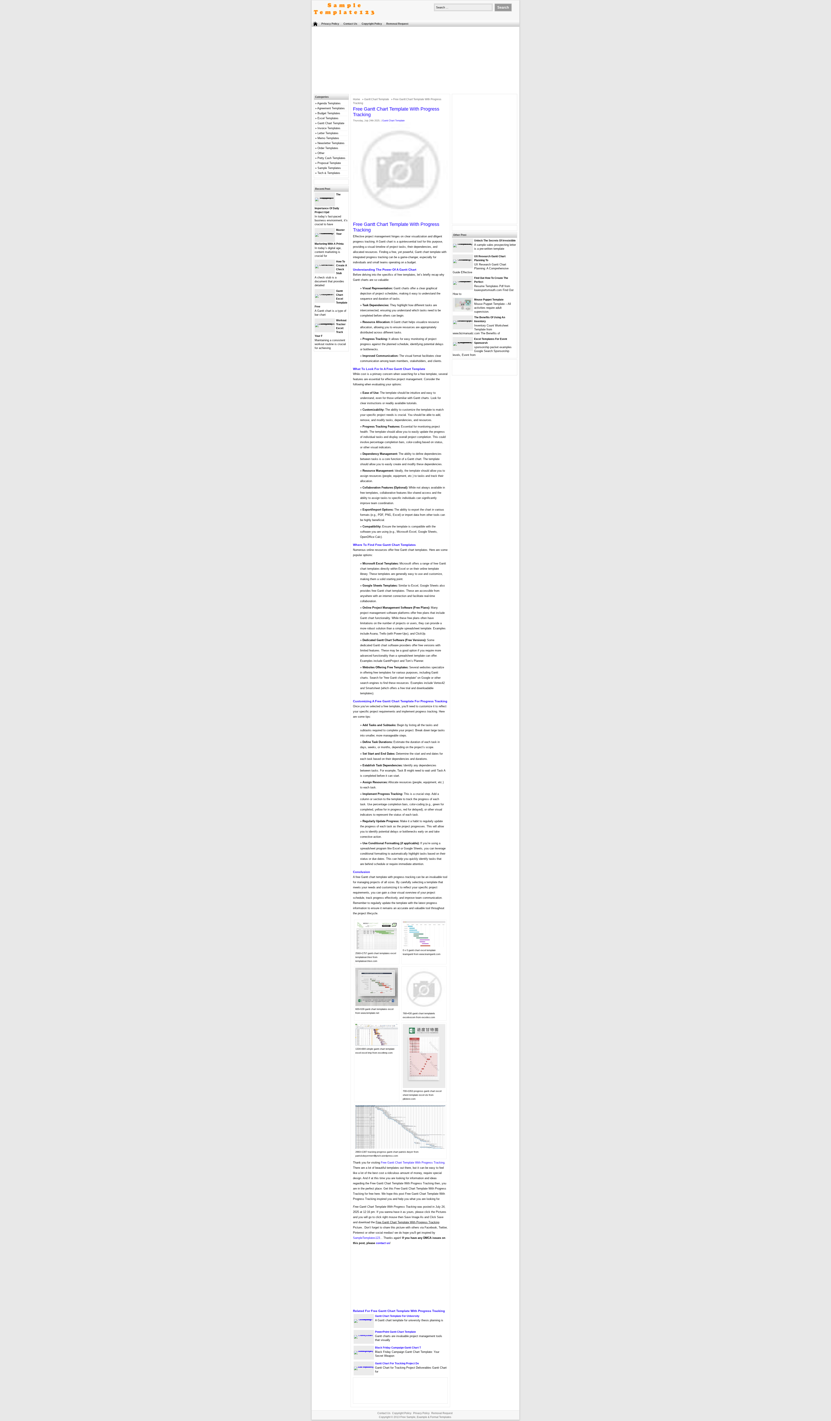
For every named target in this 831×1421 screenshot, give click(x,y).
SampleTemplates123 (366, 1237)
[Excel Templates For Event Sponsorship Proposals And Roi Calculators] (463, 342)
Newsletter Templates (331, 143)
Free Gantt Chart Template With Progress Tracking (412, 1162)
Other (320, 153)
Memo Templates (328, 138)
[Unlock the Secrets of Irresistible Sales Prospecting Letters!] (463, 243)
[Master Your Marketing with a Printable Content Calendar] (325, 233)
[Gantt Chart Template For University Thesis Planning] (364, 1319)
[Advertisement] (415, 61)
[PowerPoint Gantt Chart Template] (364, 1335)
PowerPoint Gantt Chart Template (395, 1331)
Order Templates (327, 148)
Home (356, 99)
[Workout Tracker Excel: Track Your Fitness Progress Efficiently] (325, 323)
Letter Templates (327, 133)
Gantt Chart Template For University (397, 1316)
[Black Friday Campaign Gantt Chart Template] (364, 1350)
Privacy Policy (330, 23)
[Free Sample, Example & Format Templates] (344, 18)
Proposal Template (329, 163)
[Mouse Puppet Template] (463, 310)
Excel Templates (327, 118)
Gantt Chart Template (376, 99)
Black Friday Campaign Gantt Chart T (398, 1347)
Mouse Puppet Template (489, 299)
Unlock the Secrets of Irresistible (495, 240)
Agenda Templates (329, 103)
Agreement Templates (331, 108)
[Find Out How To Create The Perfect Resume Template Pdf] (463, 281)
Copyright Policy (372, 23)
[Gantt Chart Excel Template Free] (325, 294)
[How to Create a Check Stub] (325, 264)
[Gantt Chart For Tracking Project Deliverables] (364, 1366)
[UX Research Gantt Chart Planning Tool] (463, 259)
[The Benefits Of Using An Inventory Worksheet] (463, 320)
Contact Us (350, 23)
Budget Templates (328, 113)
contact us (383, 1243)
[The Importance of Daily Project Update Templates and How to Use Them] (325, 197)
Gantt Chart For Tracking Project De (397, 1363)
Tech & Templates (328, 173)
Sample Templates (329, 168)
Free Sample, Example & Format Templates (425, 1417)
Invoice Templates (328, 128)
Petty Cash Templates (331, 158)
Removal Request (397, 23)
